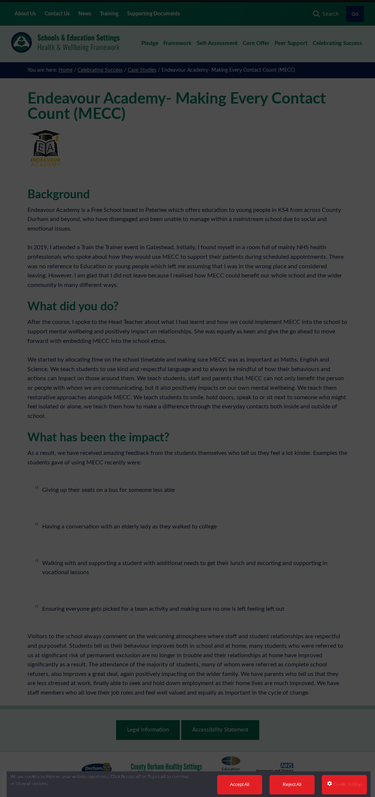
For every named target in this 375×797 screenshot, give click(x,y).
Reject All (292, 784)
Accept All (239, 784)
